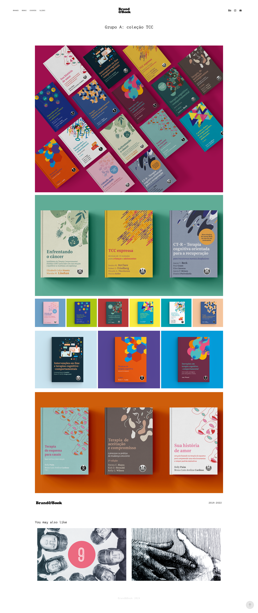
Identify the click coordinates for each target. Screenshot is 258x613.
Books (24, 10)
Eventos (33, 10)
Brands (16, 10)
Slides (42, 10)
